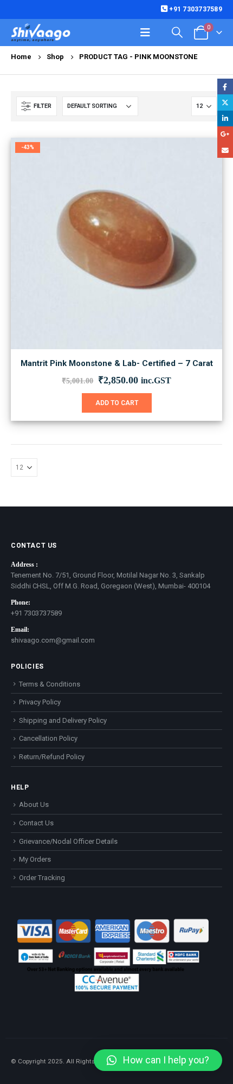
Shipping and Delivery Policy (63, 720)
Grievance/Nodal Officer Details (68, 841)
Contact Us (36, 823)
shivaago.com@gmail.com (53, 640)
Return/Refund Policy (52, 757)
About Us (34, 804)
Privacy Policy (40, 702)
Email (225, 150)
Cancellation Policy (48, 738)
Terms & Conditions (49, 684)
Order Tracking (42, 878)
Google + (225, 134)
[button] (158, 1060)
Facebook (225, 86)
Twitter (225, 102)
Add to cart (116, 403)
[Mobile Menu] (145, 32)
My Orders (35, 859)
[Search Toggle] (177, 32)
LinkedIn (225, 118)
